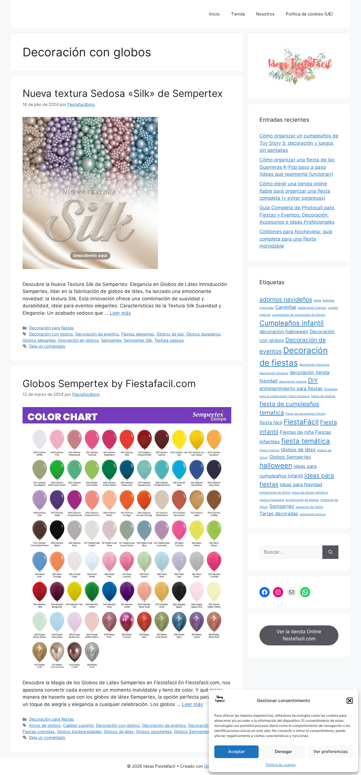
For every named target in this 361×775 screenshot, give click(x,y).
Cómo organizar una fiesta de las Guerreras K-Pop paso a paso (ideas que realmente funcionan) (296, 167)
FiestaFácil (301, 422)
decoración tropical (293, 381)
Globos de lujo (170, 334)
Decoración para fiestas (51, 327)
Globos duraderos (203, 334)
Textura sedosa (169, 340)
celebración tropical (312, 308)
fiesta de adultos (323, 396)
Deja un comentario (47, 346)
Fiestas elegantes (137, 334)
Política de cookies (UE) (309, 14)
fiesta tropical (269, 450)
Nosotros (265, 14)
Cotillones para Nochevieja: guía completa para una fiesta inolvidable (295, 239)
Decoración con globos (51, 334)
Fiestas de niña (297, 432)
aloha (317, 300)
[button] (350, 700)
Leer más (120, 313)
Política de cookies (281, 765)
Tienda (238, 14)
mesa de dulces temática (310, 492)
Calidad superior (78, 725)
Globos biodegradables (79, 731)
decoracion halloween (283, 331)
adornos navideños (285, 299)
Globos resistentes (154, 731)
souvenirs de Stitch (309, 507)
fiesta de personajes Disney (305, 414)
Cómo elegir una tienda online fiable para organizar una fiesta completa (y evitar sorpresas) (294, 191)
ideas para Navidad (301, 484)
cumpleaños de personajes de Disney (298, 315)
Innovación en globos (78, 340)
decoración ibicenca (273, 373)
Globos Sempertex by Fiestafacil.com (109, 383)
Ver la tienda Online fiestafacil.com (299, 635)
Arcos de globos (45, 725)
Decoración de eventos (97, 334)
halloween (275, 465)
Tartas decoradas (278, 513)
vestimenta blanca (313, 514)
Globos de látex (119, 731)
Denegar (283, 751)
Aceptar (236, 751)
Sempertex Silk (138, 340)
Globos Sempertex (192, 731)
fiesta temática (305, 441)
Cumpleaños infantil (291, 323)
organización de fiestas (302, 500)
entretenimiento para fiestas (291, 388)
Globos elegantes (39, 340)
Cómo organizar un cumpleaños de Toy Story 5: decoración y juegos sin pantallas (298, 143)
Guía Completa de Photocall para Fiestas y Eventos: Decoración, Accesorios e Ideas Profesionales (296, 215)
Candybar (285, 307)
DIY (313, 380)
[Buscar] (330, 552)
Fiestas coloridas (39, 731)
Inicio (214, 14)
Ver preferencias (330, 751)
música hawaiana (271, 500)
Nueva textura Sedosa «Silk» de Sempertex (123, 93)
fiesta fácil (270, 422)
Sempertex (111, 340)
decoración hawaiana (314, 365)
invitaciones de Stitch (274, 492)
